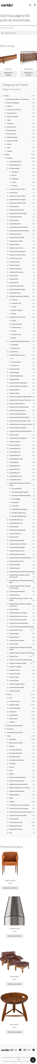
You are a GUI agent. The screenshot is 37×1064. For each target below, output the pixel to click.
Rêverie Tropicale (17, 310)
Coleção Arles (13, 192)
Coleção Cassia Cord (15, 258)
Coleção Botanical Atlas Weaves (19, 231)
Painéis (11, 774)
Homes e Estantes (12, 116)
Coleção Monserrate (15, 476)
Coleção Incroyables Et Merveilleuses (20, 396)
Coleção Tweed (14, 677)
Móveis (7, 96)
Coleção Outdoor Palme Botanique (20, 558)
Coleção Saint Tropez (16, 630)
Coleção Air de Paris (15, 161)
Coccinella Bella (16, 488)
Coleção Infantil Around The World (20, 400)
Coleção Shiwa (13, 644)
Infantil (11, 767)
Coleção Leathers (14, 441)
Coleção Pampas (14, 568)
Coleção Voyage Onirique (17, 684)
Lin (12, 358)
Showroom (10, 729)
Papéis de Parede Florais (16, 781)
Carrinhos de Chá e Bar (14, 109)
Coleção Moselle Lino (15, 523)
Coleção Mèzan (14, 462)
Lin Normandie (16, 362)
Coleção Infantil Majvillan (17, 410)
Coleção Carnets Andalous (17, 251)
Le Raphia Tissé (16, 303)
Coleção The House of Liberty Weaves (20, 660)
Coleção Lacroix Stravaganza (18, 438)
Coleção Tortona (14, 670)
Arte (10, 698)
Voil (10, 833)
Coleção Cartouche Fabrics (17, 255)
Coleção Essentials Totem (17, 317)
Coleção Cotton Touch (16, 272)
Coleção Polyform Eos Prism (18, 616)
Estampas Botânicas (15, 753)
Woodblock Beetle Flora (19, 516)
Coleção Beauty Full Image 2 (18, 213)
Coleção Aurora (14, 206)
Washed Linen (16, 348)
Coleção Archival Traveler (17, 189)
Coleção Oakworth (15, 533)
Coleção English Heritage (17, 289)
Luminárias (10, 123)
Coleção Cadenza (14, 244)
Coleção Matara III (15, 452)
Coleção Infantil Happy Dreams (19, 407)
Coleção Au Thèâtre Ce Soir (17, 203)
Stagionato (15, 179)
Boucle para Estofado (16, 743)
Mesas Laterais (11, 134)
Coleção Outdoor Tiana (16, 561)
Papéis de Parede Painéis (16, 791)
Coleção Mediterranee (16, 459)
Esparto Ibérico (16, 327)
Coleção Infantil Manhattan (18, 414)
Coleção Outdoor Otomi (16, 551)
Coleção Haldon (14, 379)
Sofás (8, 147)
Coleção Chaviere (14, 265)
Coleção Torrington (15, 667)
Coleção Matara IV (14, 455)
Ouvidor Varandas (12, 137)
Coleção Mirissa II (14, 473)
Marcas (9, 694)
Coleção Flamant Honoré (17, 355)
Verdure (14, 314)
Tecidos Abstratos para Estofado (19, 805)
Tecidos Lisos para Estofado (17, 815)
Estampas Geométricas (16, 760)
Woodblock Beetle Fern (19, 513)
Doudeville (15, 345)
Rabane (14, 338)
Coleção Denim (14, 282)
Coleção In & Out (14, 393)
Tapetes (9, 151)
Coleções (10, 158)
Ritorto (14, 175)
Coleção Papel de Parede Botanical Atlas (21, 571)
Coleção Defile (13, 279)
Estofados (12, 763)
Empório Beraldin (14, 708)
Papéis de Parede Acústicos (17, 777)
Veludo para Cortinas (15, 826)
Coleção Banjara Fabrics (16, 210)
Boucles (11, 746)
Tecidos (7, 154)
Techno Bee (15, 506)
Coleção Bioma (14, 220)
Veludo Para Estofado (15, 829)
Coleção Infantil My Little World (19, 417)
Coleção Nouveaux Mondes (17, 530)
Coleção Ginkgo (14, 372)
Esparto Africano (17, 324)
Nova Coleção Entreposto (15, 725)
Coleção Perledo (14, 595)
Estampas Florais (14, 757)
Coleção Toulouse (14, 674)
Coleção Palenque (14, 564)
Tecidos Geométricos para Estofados (20, 812)
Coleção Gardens (14, 369)
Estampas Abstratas (15, 750)
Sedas (11, 798)
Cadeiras (9, 106)
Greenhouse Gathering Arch (20, 492)
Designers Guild (14, 705)
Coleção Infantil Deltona (17, 403)
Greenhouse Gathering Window (21, 495)
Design (15, 1050)
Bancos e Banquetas (13, 103)
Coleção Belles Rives (15, 217)
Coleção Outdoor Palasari (17, 554)
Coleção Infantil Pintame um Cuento (20, 424)
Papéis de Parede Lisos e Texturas (19, 788)
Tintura (14, 182)
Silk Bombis (15, 502)
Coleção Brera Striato (16, 241)
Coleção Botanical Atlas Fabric (18, 227)
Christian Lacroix (14, 701)
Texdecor (12, 722)
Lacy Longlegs (16, 499)
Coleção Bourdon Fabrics (17, 237)
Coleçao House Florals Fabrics (18, 386)
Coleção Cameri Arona (16, 248)
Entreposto (13, 712)
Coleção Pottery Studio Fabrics (18, 623)
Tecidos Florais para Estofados (18, 808)
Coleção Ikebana (14, 390)
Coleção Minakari (14, 469)
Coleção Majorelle (14, 448)
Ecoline (14, 320)
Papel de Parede (14, 795)
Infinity (14, 331)
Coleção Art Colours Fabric (17, 196)
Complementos (12, 113)
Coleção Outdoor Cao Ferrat (18, 544)
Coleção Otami (14, 537)
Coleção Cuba (13, 275)
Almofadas (12, 739)
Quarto (9, 144)
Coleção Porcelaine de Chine (18, 620)
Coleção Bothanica (15, 234)
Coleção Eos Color (15, 293)
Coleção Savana (14, 637)
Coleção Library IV (14, 445)
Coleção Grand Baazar (16, 376)
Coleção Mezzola (14, 466)
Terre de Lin (15, 365)
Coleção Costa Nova (15, 269)
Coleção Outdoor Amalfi (16, 540)
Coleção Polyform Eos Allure (18, 613)
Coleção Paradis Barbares (17, 591)
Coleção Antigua (14, 168)
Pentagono (15, 172)
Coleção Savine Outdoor (16, 640)
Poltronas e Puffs (12, 141)
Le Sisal (14, 307)
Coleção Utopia (14, 680)
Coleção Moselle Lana (16, 520)
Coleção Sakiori (14, 633)
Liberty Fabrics (13, 715)
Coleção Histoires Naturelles (18, 383)
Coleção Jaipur (13, 435)
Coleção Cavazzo (14, 262)
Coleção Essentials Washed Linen (19, 341)
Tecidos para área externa (15, 732)
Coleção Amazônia (15, 165)
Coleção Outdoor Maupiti (17, 547)
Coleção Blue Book (15, 224)
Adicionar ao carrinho (8, 74)
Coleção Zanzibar (14, 691)
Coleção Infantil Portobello (18, 428)
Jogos (9, 120)
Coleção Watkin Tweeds (16, 687)
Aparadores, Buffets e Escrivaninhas (18, 99)
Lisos (10, 770)
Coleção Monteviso (15, 479)
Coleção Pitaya (14, 609)
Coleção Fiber (13, 352)
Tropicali (14, 186)
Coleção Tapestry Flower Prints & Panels (21, 653)
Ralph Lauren (13, 718)
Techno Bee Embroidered (19, 509)
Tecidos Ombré (14, 819)
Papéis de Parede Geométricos (18, 784)
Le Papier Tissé (16, 334)
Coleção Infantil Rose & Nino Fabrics (20, 431)
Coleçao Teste (13, 656)
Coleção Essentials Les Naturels (19, 296)
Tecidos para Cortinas (16, 822)
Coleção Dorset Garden (16, 286)
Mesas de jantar (12, 130)
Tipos (9, 736)
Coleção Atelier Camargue (17, 199)
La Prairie (14, 300)
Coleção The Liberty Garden (17, 663)
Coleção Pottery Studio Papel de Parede (21, 627)
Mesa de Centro (11, 127)
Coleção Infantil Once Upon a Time (20, 421)
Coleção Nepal (13, 526)
